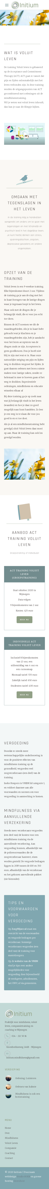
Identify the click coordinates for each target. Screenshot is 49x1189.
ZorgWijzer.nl (19, 929)
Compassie (10, 1148)
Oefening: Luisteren (25, 1078)
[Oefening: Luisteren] (8, 1078)
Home (8, 1128)
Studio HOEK (23, 1176)
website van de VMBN (26, 961)
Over (7, 1133)
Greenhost (19, 1181)
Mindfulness (11, 1138)
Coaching (10, 1153)
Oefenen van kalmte (25, 1086)
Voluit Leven (11, 1143)
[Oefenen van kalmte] (8, 1087)
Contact (9, 1158)
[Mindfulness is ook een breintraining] (8, 1095)
